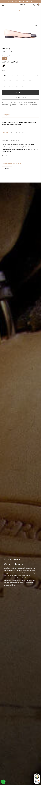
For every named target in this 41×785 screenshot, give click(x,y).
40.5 (36, 81)
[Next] (36, 26)
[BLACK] (3, 65)
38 (5, 81)
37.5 (36, 75)
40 (30, 81)
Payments (13, 132)
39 (17, 81)
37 (30, 75)
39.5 (23, 81)
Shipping (5, 132)
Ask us (7, 168)
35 (5, 75)
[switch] (37, 782)
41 (5, 86)
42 (17, 86)
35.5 (10, 75)
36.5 (23, 75)
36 (17, 75)
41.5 (10, 86)
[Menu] (3, 5)
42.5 (23, 86)
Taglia (3, 70)
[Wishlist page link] (34, 5)
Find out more (6, 156)
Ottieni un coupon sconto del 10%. (20, 1)
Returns (21, 132)
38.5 (10, 81)
